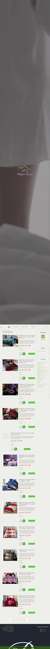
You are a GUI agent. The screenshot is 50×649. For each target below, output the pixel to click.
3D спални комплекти (42, 362)
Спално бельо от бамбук (42, 367)
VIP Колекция (40, 369)
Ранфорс (40, 366)
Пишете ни (11, 631)
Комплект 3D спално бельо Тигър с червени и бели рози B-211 (27, 361)
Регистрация (42, 340)
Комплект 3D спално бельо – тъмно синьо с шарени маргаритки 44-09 (27, 386)
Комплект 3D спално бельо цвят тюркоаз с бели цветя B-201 (27, 337)
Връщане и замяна (8, 628)
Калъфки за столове (42, 385)
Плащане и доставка (8, 627)
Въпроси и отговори (8, 630)
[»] (27, 620)
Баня (39, 382)
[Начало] (25, 162)
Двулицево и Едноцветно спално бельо (43, 372)
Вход (45, 340)
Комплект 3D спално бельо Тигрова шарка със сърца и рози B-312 (27, 504)
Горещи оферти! (41, 386)
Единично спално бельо (42, 375)
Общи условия (10, 626)
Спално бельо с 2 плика (42, 370)
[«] (11, 620)
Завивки (40, 381)
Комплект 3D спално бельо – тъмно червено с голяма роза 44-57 (27, 410)
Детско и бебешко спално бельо (42, 374)
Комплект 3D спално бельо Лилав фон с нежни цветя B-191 (27, 457)
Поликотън (40, 363)
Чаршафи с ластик (41, 378)
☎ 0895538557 (43, 631)
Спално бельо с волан (42, 377)
